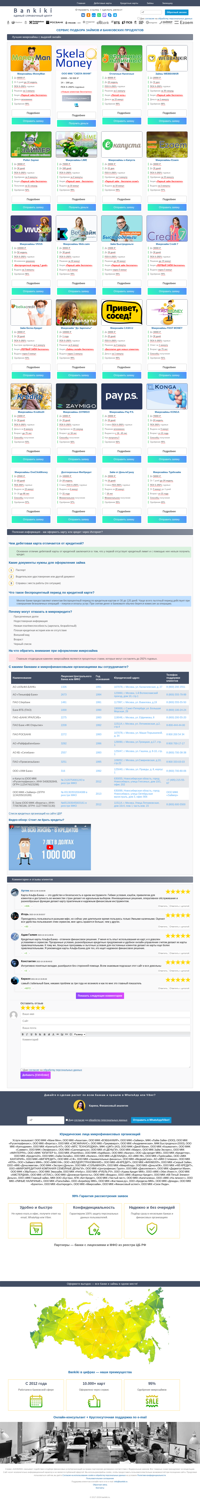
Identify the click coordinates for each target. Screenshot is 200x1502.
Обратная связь (100, 1485)
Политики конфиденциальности (151, 1475)
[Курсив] (27, 1034)
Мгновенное (24, 261)
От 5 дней (25, 82)
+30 (26, 926)
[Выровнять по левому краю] (40, 1034)
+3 (25, 953)
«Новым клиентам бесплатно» (76, 91)
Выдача (69, 186)
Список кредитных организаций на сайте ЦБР (35, 813)
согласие (149, 18)
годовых (24, 86)
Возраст (159, 349)
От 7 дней (161, 480)
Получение (25, 186)
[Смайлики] (71, 1034)
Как (112, 437)
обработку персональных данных (175, 18)
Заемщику (167, 3)
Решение (24, 91)
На (110, 480)
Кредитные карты (129, 3)
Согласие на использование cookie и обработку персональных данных (94, 1475)
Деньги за (23, 429)
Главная (81, 3)
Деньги (23, 99)
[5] (177, 891)
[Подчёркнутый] (31, 1034)
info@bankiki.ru (121, 1482)
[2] (25, 1007)
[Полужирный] (22, 1034)
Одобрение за (71, 429)
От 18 (21, 493)
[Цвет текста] (53, 1034)
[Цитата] (66, 1034)
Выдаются (116, 433)
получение (72, 498)
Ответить (163, 906)
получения (160, 354)
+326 (26, 906)
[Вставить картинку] (62, 1034)
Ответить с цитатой (179, 906)
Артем (25, 890)
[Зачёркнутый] (36, 1034)
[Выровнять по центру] (44, 1034)
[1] (22, 1007)
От (64, 493)
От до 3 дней (160, 489)
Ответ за (159, 345)
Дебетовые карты (103, 3)
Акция (30, 95)
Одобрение (21, 104)
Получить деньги (78, 123)
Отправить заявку (33, 121)
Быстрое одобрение (29, 345)
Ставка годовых (118, 424)
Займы (150, 3)
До (19, 78)
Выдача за (159, 429)
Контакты (100, 1488)
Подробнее (33, 113)
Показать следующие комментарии (100, 995)
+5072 (27, 988)
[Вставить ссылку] (57, 1034)
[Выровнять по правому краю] (49, 1034)
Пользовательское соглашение (100, 1478)
